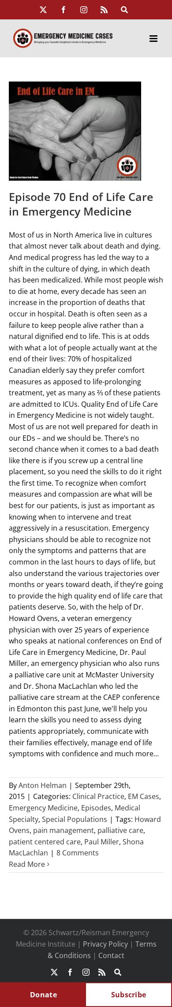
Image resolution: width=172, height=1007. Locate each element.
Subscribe (128, 995)
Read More (27, 864)
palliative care (120, 830)
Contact (111, 955)
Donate (43, 995)
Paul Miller (101, 842)
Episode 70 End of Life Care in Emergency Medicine (81, 204)
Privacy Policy (105, 944)
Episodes (96, 808)
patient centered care (45, 842)
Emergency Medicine (43, 808)
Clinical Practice (98, 796)
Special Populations (74, 819)
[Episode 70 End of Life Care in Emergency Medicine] (75, 131)
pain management (63, 830)
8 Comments (77, 853)
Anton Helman (43, 785)
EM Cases (143, 796)
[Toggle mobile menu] (154, 38)
